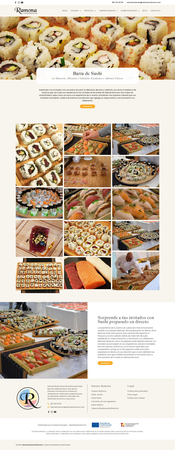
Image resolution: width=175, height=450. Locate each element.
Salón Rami (96, 398)
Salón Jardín (97, 394)
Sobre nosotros (129, 10)
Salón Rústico (97, 405)
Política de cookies (136, 398)
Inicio (65, 10)
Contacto (155, 10)
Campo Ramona (98, 391)
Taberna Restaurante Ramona (105, 408)
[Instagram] (19, 2)
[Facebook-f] (15, 2)
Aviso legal (132, 394)
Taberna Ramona (107, 10)
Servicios (89, 10)
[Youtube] (22, 2)
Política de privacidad (137, 391)
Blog (145, 10)
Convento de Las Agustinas (103, 401)
